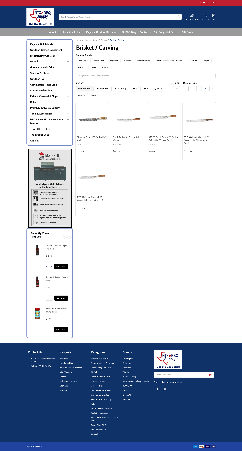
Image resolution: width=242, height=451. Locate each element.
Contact (144, 32)
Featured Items (84, 89)
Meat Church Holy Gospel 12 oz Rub (61, 308)
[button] (50, 188)
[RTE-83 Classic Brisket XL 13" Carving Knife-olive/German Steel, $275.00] (92, 179)
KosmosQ (50, 249)
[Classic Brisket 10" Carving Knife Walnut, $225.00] (128, 119)
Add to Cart (61, 266)
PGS (94, 67)
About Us (54, 32)
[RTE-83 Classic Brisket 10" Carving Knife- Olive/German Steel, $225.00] (163, 119)
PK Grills (35, 61)
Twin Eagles (83, 60)
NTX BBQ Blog (128, 32)
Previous (65, 237)
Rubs (33, 102)
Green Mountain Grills (42, 67)
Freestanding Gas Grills (42, 55)
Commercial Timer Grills (43, 84)
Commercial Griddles (42, 90)
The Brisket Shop (39, 134)
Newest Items (103, 89)
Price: (82, 96)
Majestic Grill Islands (41, 44)
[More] (150, 32)
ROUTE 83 (192, 60)
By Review (158, 89)
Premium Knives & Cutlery (45, 107)
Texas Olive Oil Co (40, 129)
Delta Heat (99, 60)
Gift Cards (187, 32)
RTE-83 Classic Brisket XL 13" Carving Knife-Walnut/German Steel (197, 140)
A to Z (134, 89)
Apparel (34, 140)
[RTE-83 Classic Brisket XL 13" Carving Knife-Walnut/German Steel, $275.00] (199, 119)
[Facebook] (157, 389)
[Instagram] (164, 389)
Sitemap (63, 390)
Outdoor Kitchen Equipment (46, 49)
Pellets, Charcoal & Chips (44, 96)
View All (105, 67)
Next (69, 237)
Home (78, 40)
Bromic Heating (143, 60)
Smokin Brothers (39, 73)
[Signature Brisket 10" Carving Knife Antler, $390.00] (92, 119)
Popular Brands (84, 55)
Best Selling (120, 89)
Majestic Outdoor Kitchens (101, 32)
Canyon (206, 60)
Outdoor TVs (37, 78)
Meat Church (51, 312)
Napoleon (114, 60)
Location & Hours (73, 32)
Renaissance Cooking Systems (169, 60)
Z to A (145, 89)
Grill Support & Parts (165, 32)
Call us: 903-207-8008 (41, 366)
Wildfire (127, 60)
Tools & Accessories (41, 113)
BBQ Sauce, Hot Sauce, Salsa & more (46, 121)
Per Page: (174, 83)
